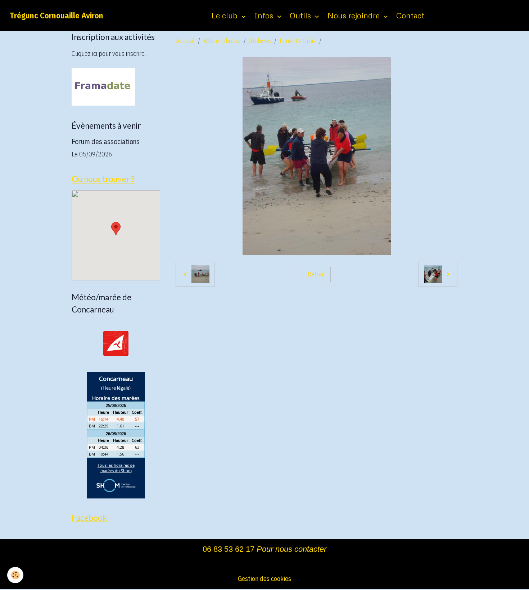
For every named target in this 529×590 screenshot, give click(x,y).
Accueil (185, 41)
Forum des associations (106, 141)
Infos (264, 15)
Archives (260, 41)
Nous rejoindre (354, 15)
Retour (316, 274)
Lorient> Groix (298, 41)
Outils (301, 15)
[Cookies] (15, 575)
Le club (226, 15)
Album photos (221, 41)
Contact (410, 15)
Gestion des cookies (264, 579)
